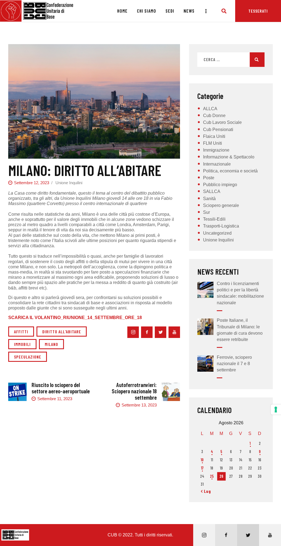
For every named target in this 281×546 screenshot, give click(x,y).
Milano (51, 344)
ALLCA (210, 108)
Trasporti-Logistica (221, 226)
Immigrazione (216, 150)
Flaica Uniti (214, 136)
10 (202, 459)
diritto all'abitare (61, 331)
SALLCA (211, 191)
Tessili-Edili (214, 219)
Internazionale (217, 164)
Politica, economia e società (230, 171)
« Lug (206, 491)
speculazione (27, 356)
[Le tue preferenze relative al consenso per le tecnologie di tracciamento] (276, 409)
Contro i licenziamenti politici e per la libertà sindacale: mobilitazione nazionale (240, 293)
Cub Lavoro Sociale (222, 122)
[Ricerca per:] (231, 59)
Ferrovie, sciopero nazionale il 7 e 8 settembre (234, 363)
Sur (206, 212)
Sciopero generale (221, 205)
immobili (22, 344)
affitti (21, 331)
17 (202, 468)
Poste (208, 177)
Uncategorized (217, 233)
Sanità (209, 198)
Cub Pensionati (218, 129)
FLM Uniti (212, 143)
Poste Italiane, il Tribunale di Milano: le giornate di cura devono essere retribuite (240, 330)
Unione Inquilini (68, 182)
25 (212, 476)
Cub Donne (214, 115)
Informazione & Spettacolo (228, 157)
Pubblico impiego (220, 184)
